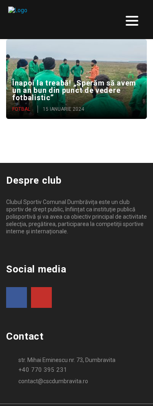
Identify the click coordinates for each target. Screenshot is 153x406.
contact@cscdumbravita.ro (53, 381)
